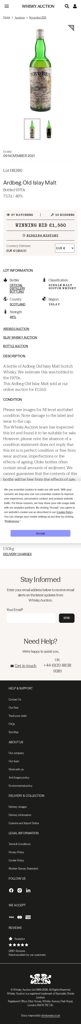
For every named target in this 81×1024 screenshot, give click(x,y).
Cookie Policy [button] (65, 512)
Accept (40, 533)
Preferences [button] (12, 521)
